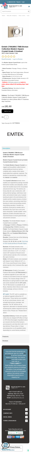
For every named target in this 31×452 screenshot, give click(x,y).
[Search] (28, 11)
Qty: (3, 117)
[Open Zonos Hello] (3, 3)
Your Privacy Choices (13, 447)
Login (23, 2)
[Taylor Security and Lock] (13, 7)
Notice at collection (8, 450)
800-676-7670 (18, 394)
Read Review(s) (6, 59)
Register (18, 2)
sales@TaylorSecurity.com (17, 397)
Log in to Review (17, 59)
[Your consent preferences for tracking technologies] (28, 450)
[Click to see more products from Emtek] (15, 134)
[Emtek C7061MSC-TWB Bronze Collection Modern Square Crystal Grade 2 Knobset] (15, 19)
